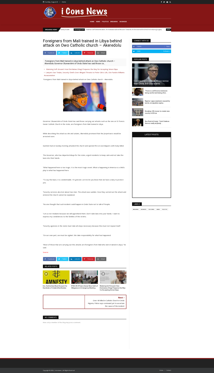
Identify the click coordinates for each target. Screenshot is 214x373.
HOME (92, 21)
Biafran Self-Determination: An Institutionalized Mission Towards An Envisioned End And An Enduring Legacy (108, 29)
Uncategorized (63, 29)
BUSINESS (123, 21)
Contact (168, 370)
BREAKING (114, 21)
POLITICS (105, 21)
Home (64, 2)
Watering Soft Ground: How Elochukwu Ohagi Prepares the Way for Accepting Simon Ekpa (82, 69)
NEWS (98, 21)
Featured (151, 209)
